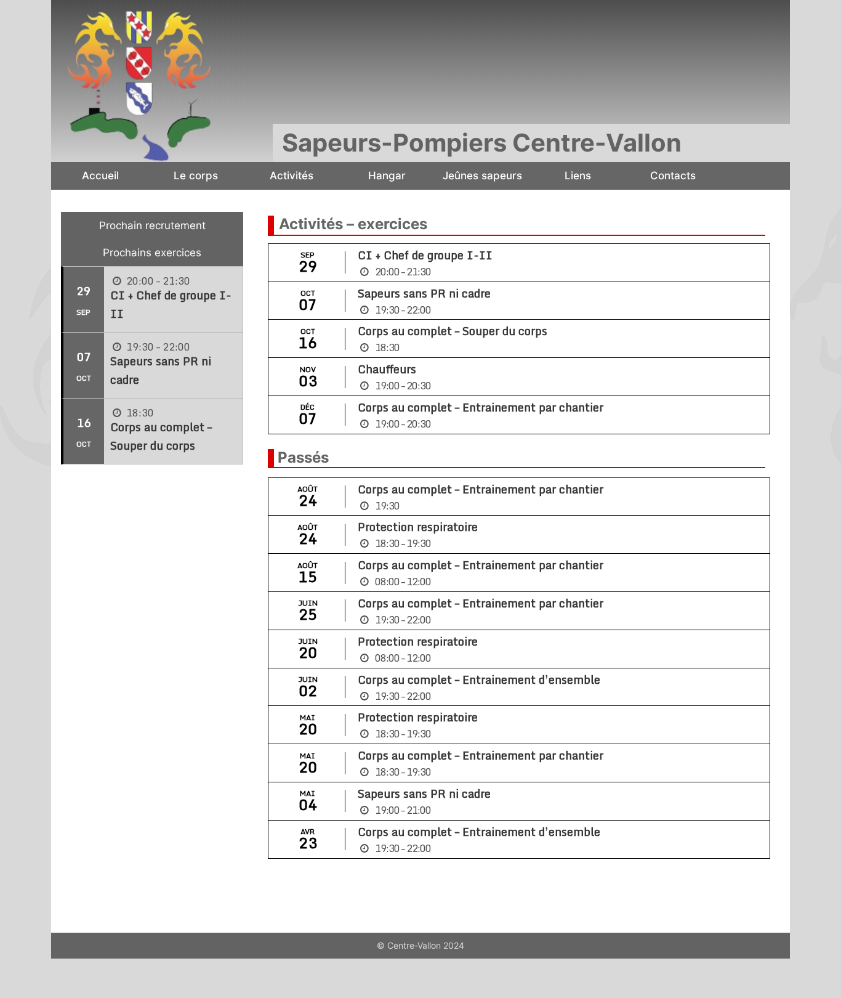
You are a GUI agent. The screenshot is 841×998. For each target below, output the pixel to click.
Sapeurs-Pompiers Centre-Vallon (482, 143)
